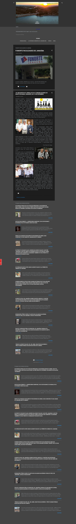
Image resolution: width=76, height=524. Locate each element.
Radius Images (41, 362)
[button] (52, 50)
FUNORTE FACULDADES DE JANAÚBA (29, 51)
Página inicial (23, 40)
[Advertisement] (59, 61)
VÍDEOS (49, 40)
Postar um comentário (21, 197)
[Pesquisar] (62, 3)
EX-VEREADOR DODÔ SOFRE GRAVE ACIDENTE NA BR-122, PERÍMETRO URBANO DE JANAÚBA (36, 428)
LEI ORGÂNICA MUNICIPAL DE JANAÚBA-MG (37, 40)
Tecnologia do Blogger (38, 360)
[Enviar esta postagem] (26, 86)
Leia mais (50, 217)
